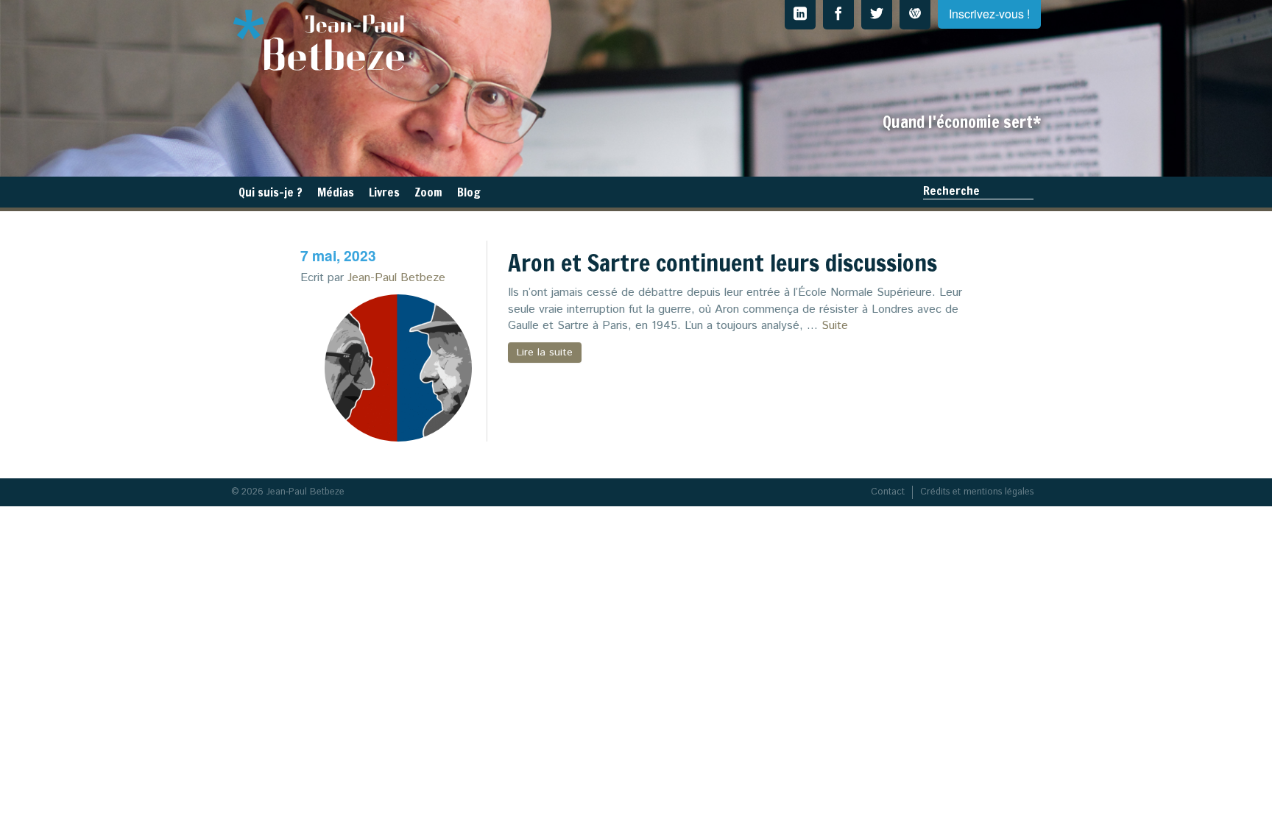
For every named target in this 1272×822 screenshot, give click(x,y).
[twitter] (876, 14)
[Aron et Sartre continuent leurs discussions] (398, 368)
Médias (335, 192)
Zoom (428, 192)
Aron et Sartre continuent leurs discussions (722, 263)
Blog (469, 192)
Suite (835, 325)
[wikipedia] (915, 14)
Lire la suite (545, 352)
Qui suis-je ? (271, 192)
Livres (384, 192)
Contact (888, 492)
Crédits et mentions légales (977, 492)
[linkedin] (800, 14)
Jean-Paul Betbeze (396, 277)
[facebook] (838, 14)
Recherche (951, 191)
